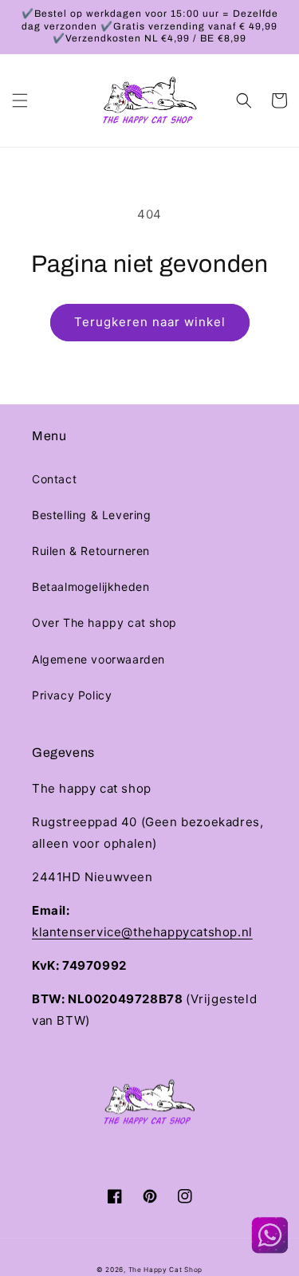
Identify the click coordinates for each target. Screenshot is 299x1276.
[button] (19, 100)
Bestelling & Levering (91, 515)
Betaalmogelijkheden (90, 586)
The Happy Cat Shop (165, 1270)
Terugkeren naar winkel (150, 321)
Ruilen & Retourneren (91, 550)
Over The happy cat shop (104, 622)
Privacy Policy (72, 695)
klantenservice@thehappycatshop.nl (142, 931)
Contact (54, 479)
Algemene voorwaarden (98, 659)
